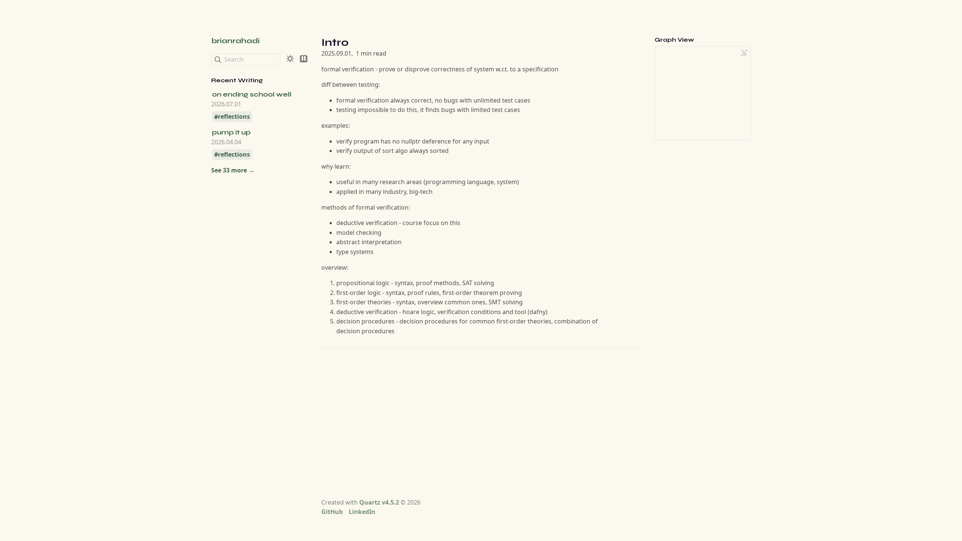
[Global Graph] (744, 52)
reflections (234, 117)
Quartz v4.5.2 (379, 502)
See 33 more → (232, 170)
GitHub (332, 512)
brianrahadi (235, 40)
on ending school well (252, 94)
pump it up (231, 132)
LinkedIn (362, 512)
